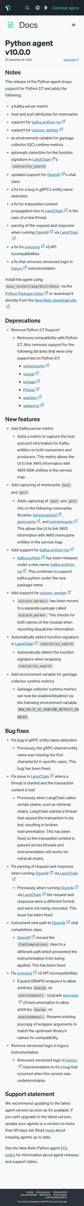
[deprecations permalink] (42, 320)
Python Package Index (24, 293)
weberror (31, 405)
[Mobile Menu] (73, 25)
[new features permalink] (42, 419)
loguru (16, 268)
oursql (28, 373)
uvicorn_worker (45, 129)
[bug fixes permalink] (31, 730)
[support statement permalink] (56, 1093)
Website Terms (45, 1194)
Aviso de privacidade (28, 1194)
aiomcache (26, 521)
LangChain (41, 159)
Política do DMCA (60, 1192)
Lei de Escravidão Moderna (56, 1197)
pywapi (29, 381)
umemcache (34, 365)
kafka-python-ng (46, 121)
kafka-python (28, 557)
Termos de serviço (43, 1192)
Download (69, 59)
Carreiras (29, 1192)
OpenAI (53, 174)
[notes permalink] (23, 72)
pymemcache (61, 521)
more (49, 1130)
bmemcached (45, 514)
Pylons (29, 389)
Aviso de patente (60, 1194)
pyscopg (32, 246)
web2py (30, 397)
